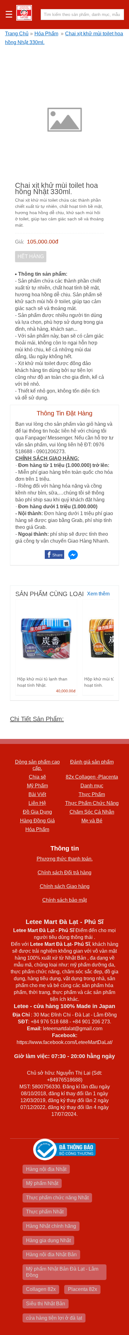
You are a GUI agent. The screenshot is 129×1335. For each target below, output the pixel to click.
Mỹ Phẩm (37, 785)
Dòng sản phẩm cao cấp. (37, 765)
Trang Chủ (16, 33)
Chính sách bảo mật (64, 900)
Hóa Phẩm (46, 33)
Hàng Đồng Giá (37, 820)
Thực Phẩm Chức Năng (92, 803)
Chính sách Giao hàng (65, 886)
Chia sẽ (37, 777)
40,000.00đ (65, 691)
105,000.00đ (42, 241)
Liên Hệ (37, 803)
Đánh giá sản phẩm (92, 762)
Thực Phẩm (92, 794)
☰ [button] (9, 15)
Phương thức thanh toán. (65, 858)
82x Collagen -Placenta (92, 777)
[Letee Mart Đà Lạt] (24, 13)
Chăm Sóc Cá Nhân (92, 812)
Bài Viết (37, 794)
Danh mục (91, 785)
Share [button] (57, 555)
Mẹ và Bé (91, 820)
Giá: (19, 241)
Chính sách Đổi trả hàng (64, 872)
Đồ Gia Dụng (37, 812)
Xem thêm (98, 593)
